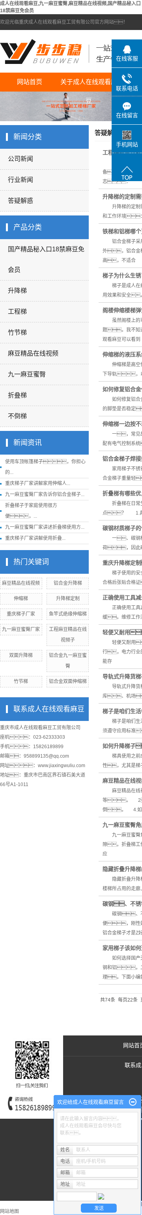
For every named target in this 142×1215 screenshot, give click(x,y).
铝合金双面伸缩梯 (68, 681)
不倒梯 (17, 416)
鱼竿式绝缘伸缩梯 (68, 614)
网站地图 (9, 1211)
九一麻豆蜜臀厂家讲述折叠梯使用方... (44, 527)
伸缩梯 (21, 598)
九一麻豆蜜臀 (27, 374)
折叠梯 (17, 395)
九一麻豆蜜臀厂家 (21, 629)
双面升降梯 (21, 655)
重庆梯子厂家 (21, 614)
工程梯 (17, 311)
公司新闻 (20, 158)
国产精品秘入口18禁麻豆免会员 (46, 259)
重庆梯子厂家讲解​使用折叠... (35, 538)
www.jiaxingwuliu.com (61, 765)
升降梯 (17, 290)
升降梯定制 (68, 598)
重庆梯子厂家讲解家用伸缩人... (37, 483)
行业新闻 (20, 179)
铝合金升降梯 (68, 583)
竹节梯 (17, 332)
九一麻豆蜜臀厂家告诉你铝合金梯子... (44, 494)
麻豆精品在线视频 (33, 353)
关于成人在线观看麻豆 (88, 85)
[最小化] (132, 1102)
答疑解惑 (20, 200)
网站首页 (29, 82)
